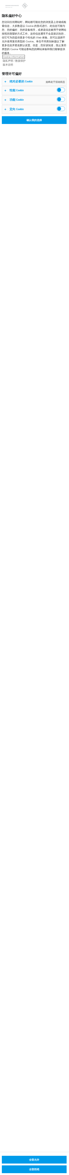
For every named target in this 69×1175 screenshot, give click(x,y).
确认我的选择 (34, 120)
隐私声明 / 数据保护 (14, 60)
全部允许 (34, 1159)
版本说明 (8, 64)
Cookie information (13, 56)
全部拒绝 (34, 1169)
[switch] (61, 90)
